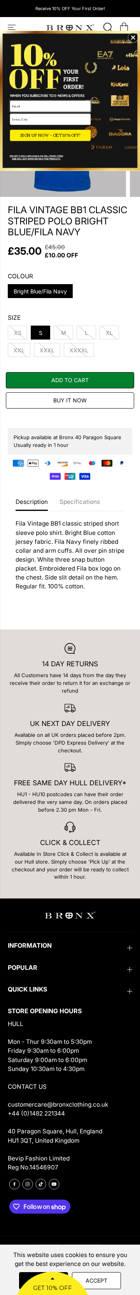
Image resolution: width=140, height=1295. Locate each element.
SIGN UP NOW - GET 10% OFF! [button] (50, 135)
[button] (133, 37)
